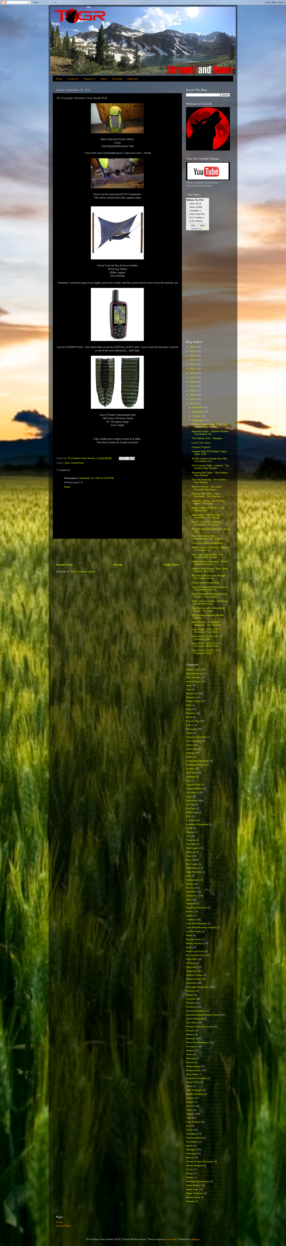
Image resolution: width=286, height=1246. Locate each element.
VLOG (189, 1169)
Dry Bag (190, 804)
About (104, 78)
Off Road (190, 963)
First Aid (190, 844)
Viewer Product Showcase (199, 1161)
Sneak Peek (77, 463)
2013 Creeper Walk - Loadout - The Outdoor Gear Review (210, 466)
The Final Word (194, 1138)
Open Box (191, 967)
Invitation (190, 903)
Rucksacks (191, 1046)
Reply (67, 487)
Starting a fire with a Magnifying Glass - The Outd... (208, 609)
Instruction (191, 895)
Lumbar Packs (193, 931)
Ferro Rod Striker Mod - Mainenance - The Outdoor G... (209, 537)
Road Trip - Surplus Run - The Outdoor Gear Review (207, 555)
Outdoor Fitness (194, 975)
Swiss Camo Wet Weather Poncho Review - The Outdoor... (210, 595)
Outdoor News (193, 979)
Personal (190, 991)
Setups (189, 1050)
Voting (189, 1173)
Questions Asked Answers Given (203, 1015)
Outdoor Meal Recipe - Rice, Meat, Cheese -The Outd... (210, 570)
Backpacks (191, 693)
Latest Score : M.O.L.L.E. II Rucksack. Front (206, 651)
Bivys (188, 709)
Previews (190, 1007)
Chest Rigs (191, 749)
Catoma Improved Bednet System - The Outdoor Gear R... (210, 588)
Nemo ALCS (195, 203)
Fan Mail (190, 820)
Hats (188, 876)
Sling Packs (192, 1074)
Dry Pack (190, 808)
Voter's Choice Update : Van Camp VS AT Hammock (210, 602)
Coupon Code (193, 784)
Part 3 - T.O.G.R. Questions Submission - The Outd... (206, 523)
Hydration (191, 891)
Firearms (190, 840)
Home (59, 78)
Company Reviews (196, 764)
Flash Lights (192, 848)
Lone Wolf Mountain (196, 923)
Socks (189, 1086)
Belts (188, 705)
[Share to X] (126, 458)
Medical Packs (193, 939)
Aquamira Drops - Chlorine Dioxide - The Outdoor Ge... (211, 432)
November (198, 412)
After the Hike (193, 677)
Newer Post (64, 564)
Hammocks (192, 868)
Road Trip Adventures (197, 1042)
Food (188, 856)
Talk (188, 1118)
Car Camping (193, 741)
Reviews (190, 1038)
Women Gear (193, 1197)
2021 (193, 368)
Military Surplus (194, 943)
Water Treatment (195, 1193)
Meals (189, 935)
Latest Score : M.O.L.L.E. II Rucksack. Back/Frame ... (206, 644)
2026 (193, 347)
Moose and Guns (195, 951)
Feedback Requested (197, 824)
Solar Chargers (194, 1090)
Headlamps (192, 880)
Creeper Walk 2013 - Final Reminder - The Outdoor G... (208, 495)
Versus (189, 1157)
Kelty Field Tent (197, 214)
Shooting (190, 1058)
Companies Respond (197, 761)
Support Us (89, 78)
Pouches (190, 999)
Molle (189, 947)
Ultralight (190, 1149)
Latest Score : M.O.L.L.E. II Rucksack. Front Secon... (206, 630)
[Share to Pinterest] (133, 458)
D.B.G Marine (196, 221)
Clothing (190, 753)
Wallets (189, 1177)
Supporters (132, 78)
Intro (188, 899)
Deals (189, 796)
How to (189, 888)
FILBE (189, 828)
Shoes (189, 1054)
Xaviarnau (172, 1239)
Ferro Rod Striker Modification (207, 543)
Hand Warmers (194, 872)
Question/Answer (195, 1011)
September (198, 420)
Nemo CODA (196, 207)
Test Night (191, 1134)
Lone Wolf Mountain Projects (201, 927)
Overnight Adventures (197, 987)
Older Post (171, 564)
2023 (193, 360)
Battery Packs (193, 701)
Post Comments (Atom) (83, 571)
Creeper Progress (201, 447)
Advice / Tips (192, 669)
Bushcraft (191, 729)
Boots (189, 717)
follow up (190, 852)
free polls (205, 229)
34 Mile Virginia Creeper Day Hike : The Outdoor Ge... (210, 459)
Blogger (196, 1239)
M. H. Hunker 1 (197, 217)
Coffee (189, 757)
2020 (193, 373)
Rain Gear (191, 1022)
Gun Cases (192, 864)
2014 (193, 399)
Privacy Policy (63, 1226)
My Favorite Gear (195, 955)
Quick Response (194, 1018)
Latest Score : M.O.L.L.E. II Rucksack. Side (206, 637)
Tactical (190, 1114)
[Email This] (120, 458)
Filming (190, 832)
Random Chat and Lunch (199, 1026)
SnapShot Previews (196, 1078)
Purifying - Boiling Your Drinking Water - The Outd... (208, 502)
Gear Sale (117, 78)
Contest (190, 768)
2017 (193, 386)
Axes (188, 689)
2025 (193, 351)
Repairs (190, 1034)
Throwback (192, 1142)
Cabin (189, 733)
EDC (188, 816)
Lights (189, 915)
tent (188, 1126)
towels (189, 1145)
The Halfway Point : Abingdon (207, 438)
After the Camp (194, 673)
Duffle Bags (192, 812)
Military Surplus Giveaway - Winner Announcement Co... (210, 562)
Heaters (190, 884)
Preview (190, 1003)
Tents (189, 1130)
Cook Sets (191, 772)
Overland (191, 983)
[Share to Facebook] (130, 458)
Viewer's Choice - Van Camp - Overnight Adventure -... (207, 488)
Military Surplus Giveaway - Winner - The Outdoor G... (211, 548)
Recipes (190, 1030)
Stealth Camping (194, 1094)
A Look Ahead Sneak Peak (205, 582)
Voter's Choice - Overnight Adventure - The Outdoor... (207, 623)
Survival (190, 1106)
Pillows (189, 995)
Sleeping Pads (193, 1070)
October (196, 416)
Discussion (191, 800)
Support (190, 1102)
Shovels (190, 1062)
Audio (189, 685)
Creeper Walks (193, 788)
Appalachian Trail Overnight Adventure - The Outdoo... (207, 516)
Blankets (190, 713)
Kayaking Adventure (196, 907)
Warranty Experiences (197, 1181)
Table (189, 1110)
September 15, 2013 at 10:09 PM (96, 478)
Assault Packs (193, 681)
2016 (193, 390)
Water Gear (192, 1189)
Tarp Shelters (193, 1122)
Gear (67, 463)
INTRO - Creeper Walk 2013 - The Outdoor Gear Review (210, 425)
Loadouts (191, 919)
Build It (189, 725)
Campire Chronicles (196, 737)
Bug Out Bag (192, 721)
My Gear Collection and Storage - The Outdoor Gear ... (209, 576)
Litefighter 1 (195, 210)
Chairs (189, 745)
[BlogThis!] (123, 458)
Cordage (190, 776)
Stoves (189, 1098)
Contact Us (73, 78)
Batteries (190, 697)
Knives (189, 911)
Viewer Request (194, 1165)
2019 (193, 377)
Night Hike (191, 959)
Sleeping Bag (193, 1066)
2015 (193, 395)
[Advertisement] (117, 550)
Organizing (191, 971)
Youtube (190, 1201)
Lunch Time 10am (201, 443)
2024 (193, 355)
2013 (193, 403)
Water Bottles (193, 1185)
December (198, 407)
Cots (188, 780)
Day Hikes (191, 792)
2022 (193, 364)
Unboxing (191, 1153)
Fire (188, 836)
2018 (193, 382)
